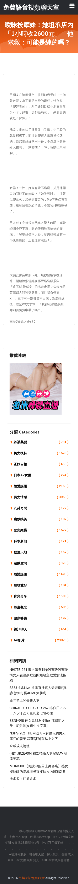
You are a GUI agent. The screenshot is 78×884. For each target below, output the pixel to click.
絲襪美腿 (41, 442)
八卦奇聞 (41, 508)
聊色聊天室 (36, 854)
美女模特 (41, 453)
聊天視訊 (52, 854)
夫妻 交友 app (18, 837)
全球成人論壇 (20, 746)
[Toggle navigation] (72, 6)
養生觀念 (41, 607)
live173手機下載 (52, 842)
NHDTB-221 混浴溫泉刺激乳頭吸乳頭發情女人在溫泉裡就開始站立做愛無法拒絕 (39, 675)
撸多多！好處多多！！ (26, 779)
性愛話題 (41, 486)
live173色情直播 (63, 837)
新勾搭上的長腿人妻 (25, 700)
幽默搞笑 (41, 519)
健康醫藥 (41, 618)
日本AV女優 (41, 475)
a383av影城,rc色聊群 (55, 860)
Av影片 (41, 640)
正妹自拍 (41, 464)
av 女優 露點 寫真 (27, 860)
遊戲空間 (41, 563)
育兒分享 (41, 596)
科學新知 (41, 541)
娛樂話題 (41, 574)
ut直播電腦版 (17, 854)
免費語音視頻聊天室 (32, 878)
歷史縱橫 (41, 530)
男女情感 (41, 497)
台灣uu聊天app (40, 837)
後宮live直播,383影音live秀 (21, 842)
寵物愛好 (41, 585)
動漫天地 (41, 552)
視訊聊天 (41, 629)
